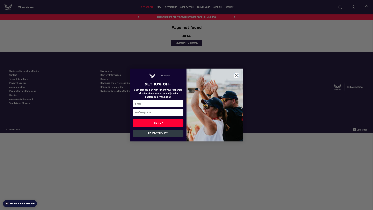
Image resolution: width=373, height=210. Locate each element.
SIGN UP (158, 123)
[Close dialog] (236, 75)
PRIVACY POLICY (158, 133)
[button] (20, 203)
